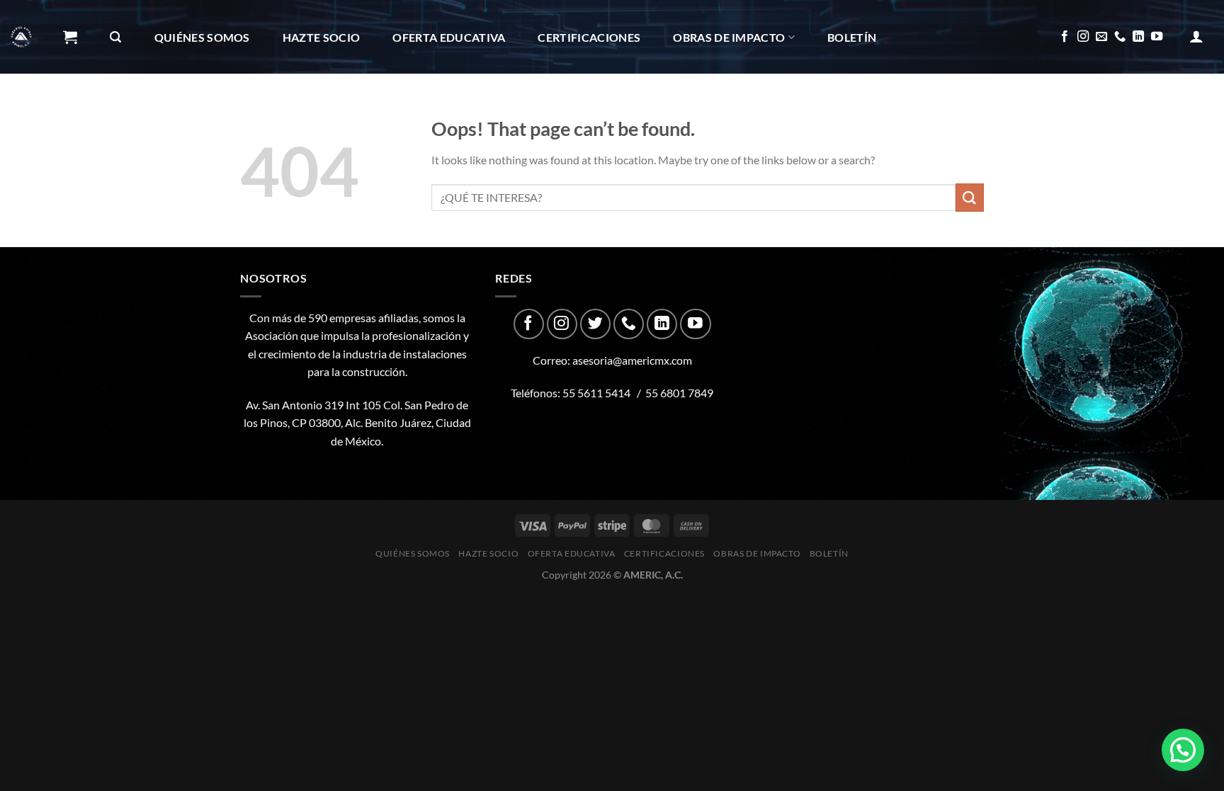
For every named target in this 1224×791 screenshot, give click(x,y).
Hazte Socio (322, 37)
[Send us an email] (1101, 36)
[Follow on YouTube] (1156, 36)
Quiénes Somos (202, 37)
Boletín (851, 37)
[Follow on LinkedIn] (1138, 36)
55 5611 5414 (596, 392)
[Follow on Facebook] (1064, 36)
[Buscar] (115, 37)
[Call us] (1120, 36)
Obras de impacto (729, 37)
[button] (1183, 750)
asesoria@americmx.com (632, 360)
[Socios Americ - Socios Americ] (21, 36)
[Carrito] (70, 37)
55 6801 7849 (679, 392)
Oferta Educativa (448, 37)
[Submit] (970, 197)
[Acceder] (1196, 36)
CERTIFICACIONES (589, 37)
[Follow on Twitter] (595, 324)
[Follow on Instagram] (1083, 36)
